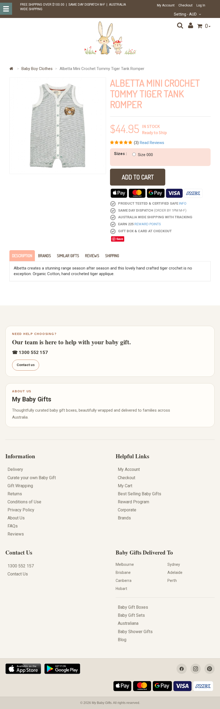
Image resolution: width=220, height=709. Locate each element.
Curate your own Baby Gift (32, 477)
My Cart (125, 485)
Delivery (15, 469)
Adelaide (174, 572)
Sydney (173, 564)
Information (20, 456)
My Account (166, 5)
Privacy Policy (21, 509)
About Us (16, 517)
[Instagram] (195, 669)
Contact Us (18, 552)
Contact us (26, 365)
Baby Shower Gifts (135, 631)
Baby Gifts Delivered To (144, 552)
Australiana (128, 623)
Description (22, 255)
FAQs (13, 526)
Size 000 (145, 154)
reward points (147, 224)
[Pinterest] (209, 669)
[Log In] (191, 25)
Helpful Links (132, 456)
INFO (182, 203)
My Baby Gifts (31, 399)
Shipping (112, 255)
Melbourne (125, 564)
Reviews (92, 255)
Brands (44, 255)
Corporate (127, 509)
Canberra (123, 580)
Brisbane (123, 572)
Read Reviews (152, 142)
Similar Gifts (68, 255)
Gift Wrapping (20, 485)
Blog (122, 639)
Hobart (121, 588)
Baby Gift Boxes (133, 607)
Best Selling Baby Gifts (139, 493)
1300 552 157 (21, 565)
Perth (172, 580)
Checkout (185, 5)
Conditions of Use (24, 501)
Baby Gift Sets (131, 615)
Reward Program (133, 501)
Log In (200, 5)
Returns (15, 493)
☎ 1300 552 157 (30, 352)
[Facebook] (182, 669)
